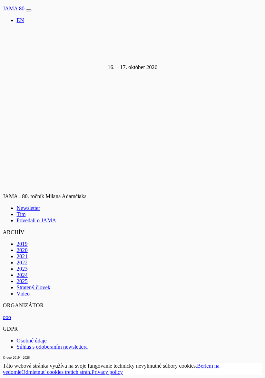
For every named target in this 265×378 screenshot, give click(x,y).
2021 (22, 256)
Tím (21, 214)
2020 (22, 250)
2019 (22, 244)
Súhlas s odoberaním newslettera (52, 347)
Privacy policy (107, 372)
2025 (22, 281)
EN (20, 20)
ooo (7, 317)
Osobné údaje (32, 340)
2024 (22, 275)
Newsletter (28, 208)
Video (23, 294)
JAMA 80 (13, 8)
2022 (22, 262)
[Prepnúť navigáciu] (28, 10)
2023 (22, 269)
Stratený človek (33, 287)
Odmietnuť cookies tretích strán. (56, 372)
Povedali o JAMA (36, 220)
